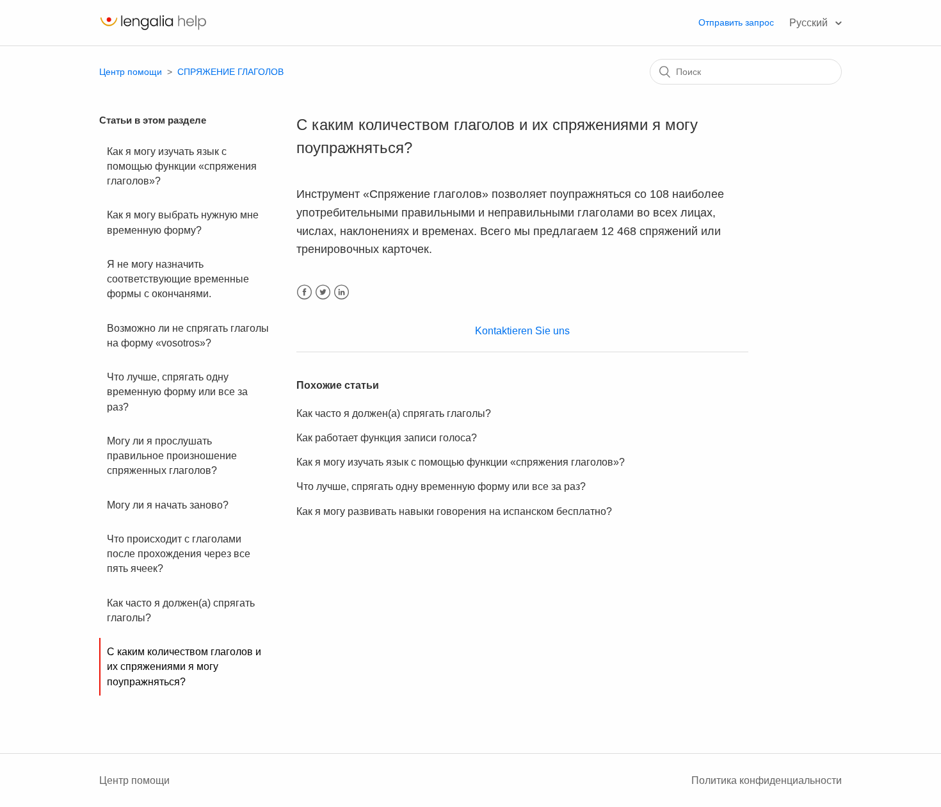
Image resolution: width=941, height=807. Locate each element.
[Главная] (153, 29)
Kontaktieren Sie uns (522, 330)
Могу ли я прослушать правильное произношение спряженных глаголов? (172, 456)
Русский (809, 22)
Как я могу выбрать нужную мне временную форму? (183, 222)
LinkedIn (342, 292)
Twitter (323, 292)
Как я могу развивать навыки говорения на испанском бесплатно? (454, 511)
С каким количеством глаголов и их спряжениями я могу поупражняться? (184, 666)
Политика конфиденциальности (766, 780)
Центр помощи (130, 72)
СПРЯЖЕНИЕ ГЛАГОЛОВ (230, 72)
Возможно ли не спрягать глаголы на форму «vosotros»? (188, 335)
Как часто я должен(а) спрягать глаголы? (181, 610)
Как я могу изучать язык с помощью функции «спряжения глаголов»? (182, 166)
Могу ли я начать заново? (168, 505)
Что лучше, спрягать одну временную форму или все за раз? (177, 391)
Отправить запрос (736, 22)
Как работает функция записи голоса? (386, 437)
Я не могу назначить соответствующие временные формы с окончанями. (178, 279)
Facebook (304, 292)
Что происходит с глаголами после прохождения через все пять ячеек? (178, 554)
